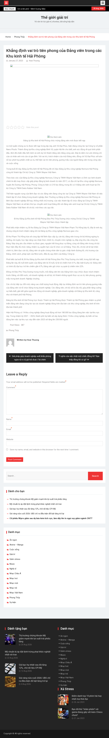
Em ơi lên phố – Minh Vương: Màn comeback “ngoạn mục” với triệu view (33, 9)
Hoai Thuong (34, 61)
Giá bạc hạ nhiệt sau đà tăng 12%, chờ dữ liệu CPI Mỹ (33, 509)
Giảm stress (15, 559)
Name (8, 419)
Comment (10, 387)
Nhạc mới (14, 583)
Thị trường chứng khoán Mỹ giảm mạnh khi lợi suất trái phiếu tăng (38, 499)
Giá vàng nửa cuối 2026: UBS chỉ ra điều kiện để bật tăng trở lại (37, 513)
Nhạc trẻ (13, 588)
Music (12, 564)
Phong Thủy (14, 330)
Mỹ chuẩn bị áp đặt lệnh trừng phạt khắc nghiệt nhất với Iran (36, 504)
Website (9, 439)
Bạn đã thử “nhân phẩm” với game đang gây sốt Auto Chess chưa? (87, 712)
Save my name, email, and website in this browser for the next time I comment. (44, 449)
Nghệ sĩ (13, 569)
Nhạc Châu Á (15, 573)
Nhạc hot (14, 578)
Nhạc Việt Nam (16, 592)
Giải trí (12, 554)
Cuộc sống (14, 549)
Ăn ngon (13, 540)
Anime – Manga (16, 545)
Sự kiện (13, 602)
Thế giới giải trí (54, 17)
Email (8, 429)
